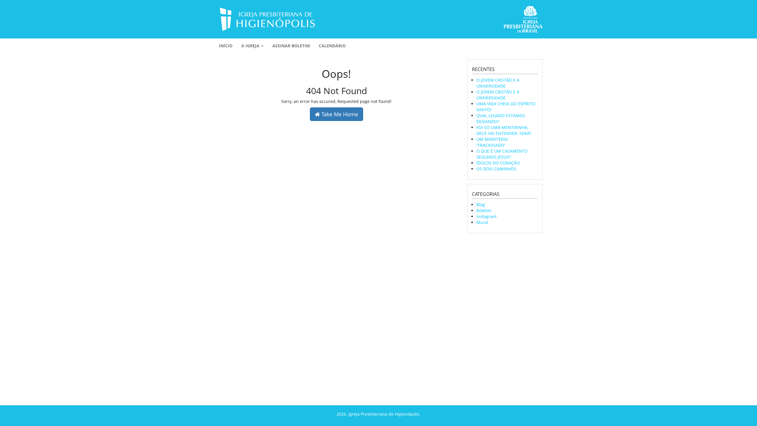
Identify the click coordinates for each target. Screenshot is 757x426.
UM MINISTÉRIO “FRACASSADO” (492, 142)
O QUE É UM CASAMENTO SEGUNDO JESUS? (502, 154)
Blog (480, 204)
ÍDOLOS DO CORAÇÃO (498, 163)
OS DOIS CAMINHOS (496, 169)
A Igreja (251, 46)
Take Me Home (339, 114)
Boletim (483, 210)
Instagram (486, 216)
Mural (482, 222)
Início (225, 46)
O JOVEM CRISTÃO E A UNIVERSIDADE (497, 83)
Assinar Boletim (291, 46)
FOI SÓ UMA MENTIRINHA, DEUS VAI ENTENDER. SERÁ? (503, 130)
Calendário (332, 46)
